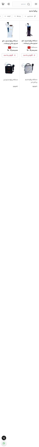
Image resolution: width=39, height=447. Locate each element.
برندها (19, 16)
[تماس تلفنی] (4, 438)
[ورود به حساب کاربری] (9, 4)
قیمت (8, 16)
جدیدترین (30, 16)
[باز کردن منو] (35, 4)
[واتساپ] (4, 443)
